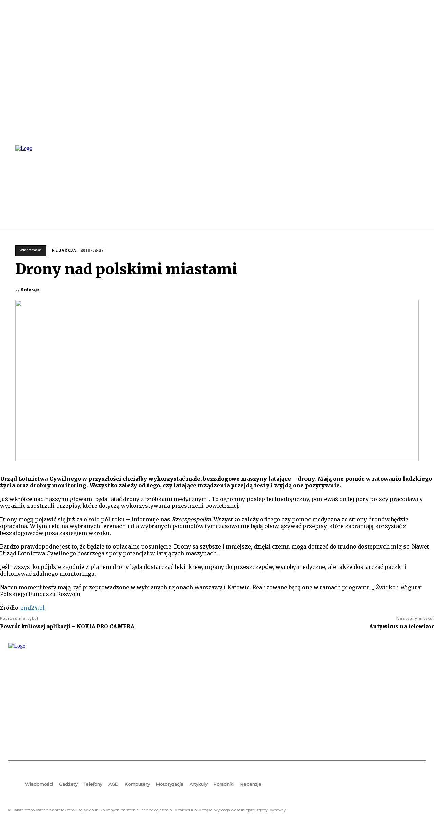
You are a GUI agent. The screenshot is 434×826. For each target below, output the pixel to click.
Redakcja (64, 250)
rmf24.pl (32, 607)
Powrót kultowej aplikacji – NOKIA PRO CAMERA (67, 626)
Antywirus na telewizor (401, 626)
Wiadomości (30, 250)
